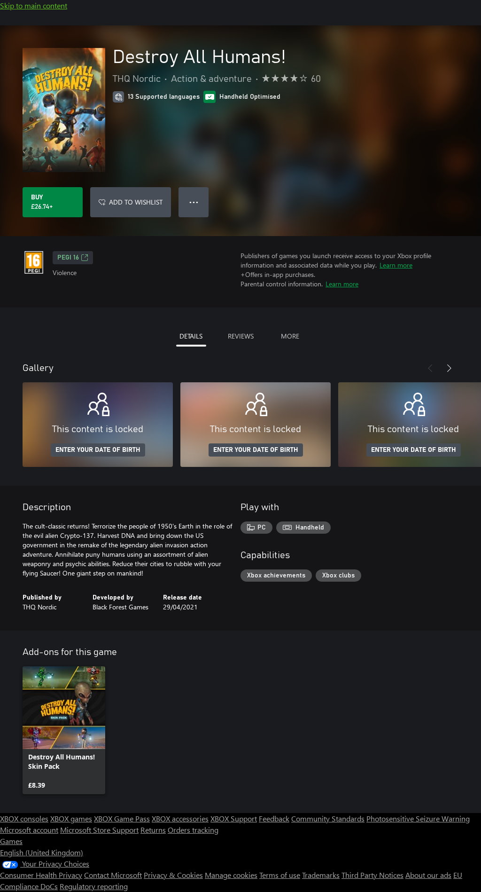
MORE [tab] (290, 336)
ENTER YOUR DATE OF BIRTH (97, 450)
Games (11, 841)
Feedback (274, 818)
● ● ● (193, 202)
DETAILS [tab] (190, 336)
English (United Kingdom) (41, 852)
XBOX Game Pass (122, 818)
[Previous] (430, 368)
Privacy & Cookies (173, 875)
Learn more (396, 264)
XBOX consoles (24, 818)
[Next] (449, 368)
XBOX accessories (180, 818)
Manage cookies (231, 875)
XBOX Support (233, 818)
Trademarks (321, 875)
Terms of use (279, 875)
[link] (64, 730)
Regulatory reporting (94, 886)
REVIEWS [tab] (241, 336)
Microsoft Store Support (99, 830)
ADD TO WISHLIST (136, 201)
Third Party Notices (372, 875)
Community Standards (328, 818)
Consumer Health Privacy (41, 875)
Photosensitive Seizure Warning (418, 818)
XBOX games (71, 818)
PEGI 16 (68, 257)
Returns (153, 830)
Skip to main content (33, 5)
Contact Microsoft (113, 875)
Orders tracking (193, 830)
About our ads (428, 875)
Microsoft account (29, 830)
